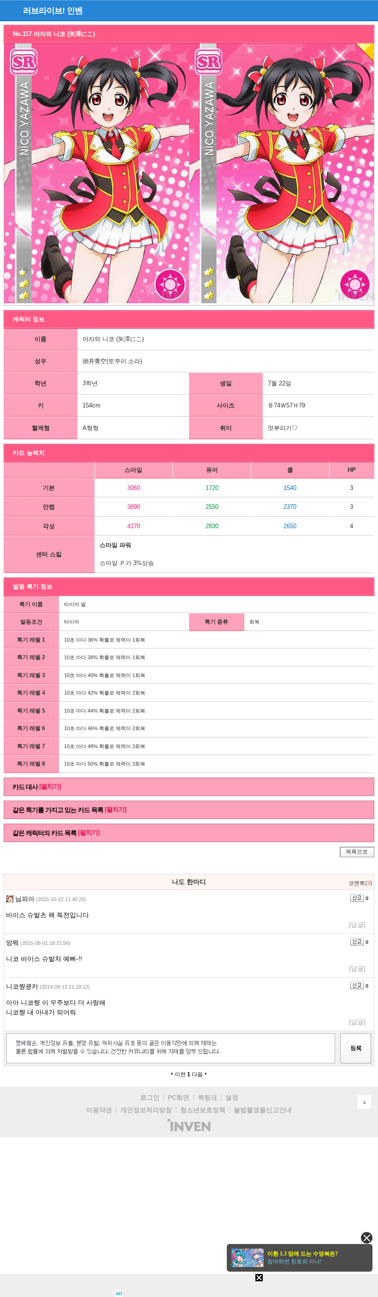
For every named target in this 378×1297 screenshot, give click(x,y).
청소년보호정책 (202, 1110)
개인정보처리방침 (146, 1110)
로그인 (149, 1097)
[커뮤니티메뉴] (9, 10)
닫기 (366, 1238)
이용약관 (99, 1110)
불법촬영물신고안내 (263, 1110)
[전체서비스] (367, 10)
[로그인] (350, 10)
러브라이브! (44, 10)
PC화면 (178, 1097)
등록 (356, 1056)
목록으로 (357, 852)
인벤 (75, 10)
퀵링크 (207, 1097)
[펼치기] (50, 786)
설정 (231, 1097)
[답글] (357, 924)
